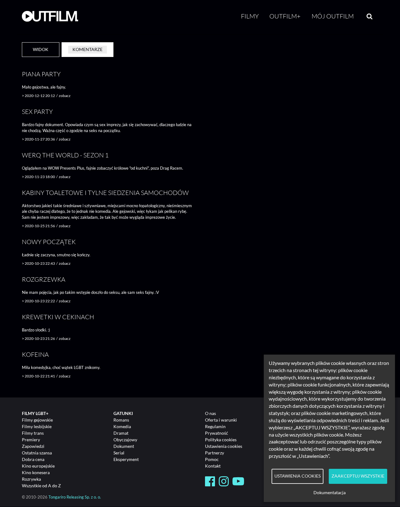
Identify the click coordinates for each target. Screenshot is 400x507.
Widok (40, 49)
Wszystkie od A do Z (41, 485)
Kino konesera (36, 472)
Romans (121, 419)
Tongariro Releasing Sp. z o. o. (74, 497)
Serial (118, 452)
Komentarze (87, 49)
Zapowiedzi (33, 446)
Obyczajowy (125, 439)
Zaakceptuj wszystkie (358, 476)
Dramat (120, 433)
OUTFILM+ (285, 16)
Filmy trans (33, 433)
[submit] (369, 16)
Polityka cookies (221, 439)
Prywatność (216, 433)
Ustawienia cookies (223, 446)
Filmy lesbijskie (37, 426)
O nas (210, 413)
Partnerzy (214, 452)
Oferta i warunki (221, 419)
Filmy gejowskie (37, 419)
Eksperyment (126, 459)
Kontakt (213, 466)
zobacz (65, 95)
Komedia (122, 426)
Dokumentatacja (329, 492)
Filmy (250, 16)
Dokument (123, 446)
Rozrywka (31, 479)
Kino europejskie (38, 466)
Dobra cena (33, 459)
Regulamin (215, 426)
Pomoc (212, 459)
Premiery (31, 439)
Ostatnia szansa (37, 452)
